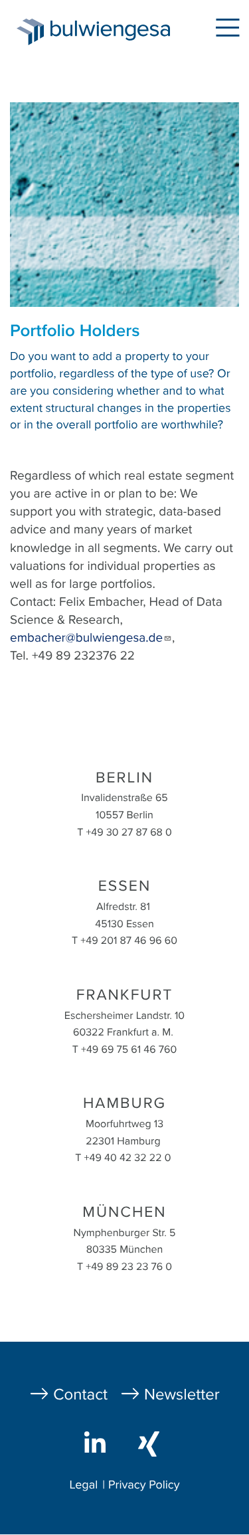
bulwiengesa (113, 34)
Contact (80, 1394)
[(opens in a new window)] (98, 1442)
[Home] (25, 32)
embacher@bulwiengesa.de (86, 638)
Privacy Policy (144, 1485)
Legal (83, 1485)
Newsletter (182, 1394)
